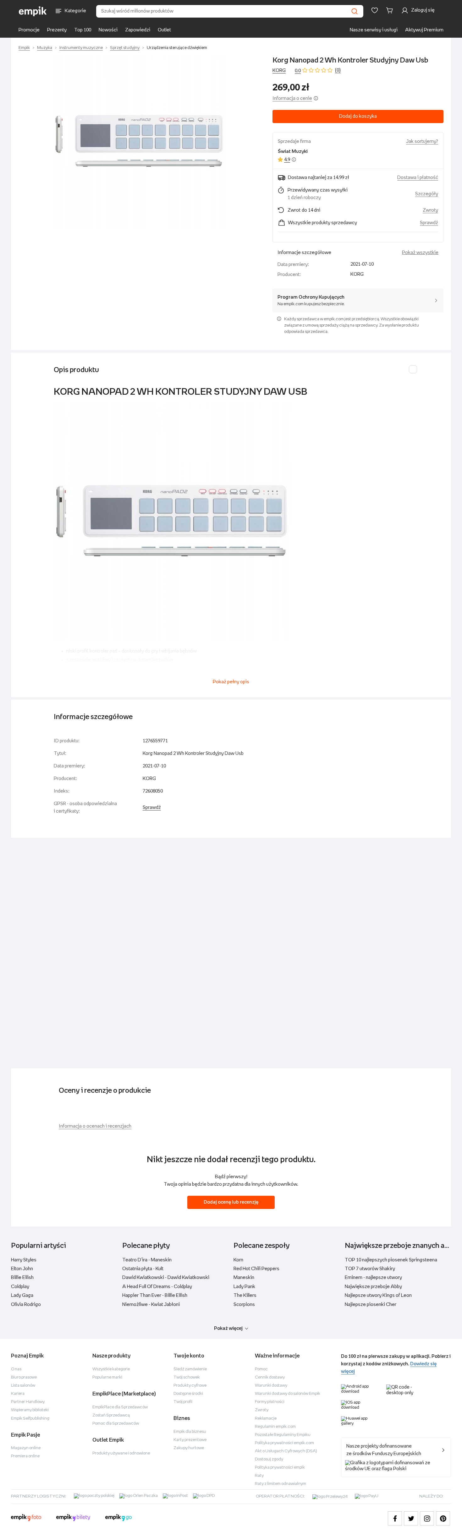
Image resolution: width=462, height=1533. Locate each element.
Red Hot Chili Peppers (256, 1268)
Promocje (29, 30)
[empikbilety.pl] (73, 1518)
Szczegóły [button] (426, 194)
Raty (259, 1476)
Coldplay (20, 1286)
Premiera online (25, 1456)
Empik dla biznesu (189, 1432)
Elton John (22, 1268)
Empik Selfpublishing (30, 1419)
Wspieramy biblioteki (30, 1410)
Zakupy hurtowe (188, 1448)
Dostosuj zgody (269, 1459)
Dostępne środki (188, 1394)
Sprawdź (429, 222)
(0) (338, 70)
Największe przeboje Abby (373, 1286)
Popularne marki (107, 1377)
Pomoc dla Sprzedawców (115, 1424)
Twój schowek (186, 1377)
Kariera (18, 1394)
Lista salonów (23, 1386)
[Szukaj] (354, 11)
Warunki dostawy (271, 1386)
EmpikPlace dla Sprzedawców (120, 1407)
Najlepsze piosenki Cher (370, 1304)
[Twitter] (411, 1518)
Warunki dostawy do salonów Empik (287, 1394)
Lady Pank (244, 1286)
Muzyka (44, 48)
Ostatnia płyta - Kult (142, 1268)
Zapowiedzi (137, 30)
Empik (24, 48)
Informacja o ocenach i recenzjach (95, 1126)
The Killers (245, 1295)
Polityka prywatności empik (280, 1467)
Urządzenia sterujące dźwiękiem (177, 48)
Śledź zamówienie (190, 1369)
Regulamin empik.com (275, 1427)
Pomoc (261, 1369)
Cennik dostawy (270, 1377)
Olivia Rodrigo (26, 1304)
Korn (238, 1260)
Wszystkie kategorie (111, 1369)
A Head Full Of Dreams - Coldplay (157, 1286)
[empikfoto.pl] (26, 1518)
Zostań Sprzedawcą (111, 1415)
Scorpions (244, 1304)
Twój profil (182, 1402)
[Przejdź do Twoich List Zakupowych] (374, 10)
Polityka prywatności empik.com (284, 1443)
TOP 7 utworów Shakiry (370, 1268)
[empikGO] (118, 1518)
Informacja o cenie (292, 98)
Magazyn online (26, 1448)
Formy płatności (269, 1402)
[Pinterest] (443, 1518)
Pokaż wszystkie (420, 252)
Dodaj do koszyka (358, 116)
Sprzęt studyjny (125, 48)
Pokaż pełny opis (231, 682)
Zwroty (261, 1410)
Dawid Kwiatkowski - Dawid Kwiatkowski (165, 1277)
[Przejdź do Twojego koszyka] (390, 10)
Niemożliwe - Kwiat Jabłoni (151, 1304)
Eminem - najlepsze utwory (373, 1277)
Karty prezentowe (189, 1440)
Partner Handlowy (28, 1402)
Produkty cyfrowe (189, 1386)
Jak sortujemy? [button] (422, 141)
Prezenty (57, 30)
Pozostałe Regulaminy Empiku (283, 1435)
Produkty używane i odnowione (121, 1453)
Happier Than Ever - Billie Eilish (154, 1295)
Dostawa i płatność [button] (417, 177)
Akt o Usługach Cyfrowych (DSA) (286, 1451)
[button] (139, 141)
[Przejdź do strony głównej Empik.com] (33, 11)
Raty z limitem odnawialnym (280, 1484)
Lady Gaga (22, 1295)
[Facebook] (395, 1518)
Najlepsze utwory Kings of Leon (378, 1295)
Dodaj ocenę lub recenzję (231, 1202)
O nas (16, 1369)
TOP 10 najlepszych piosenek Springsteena (391, 1260)
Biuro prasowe (24, 1377)
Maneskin (244, 1277)
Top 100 (82, 30)
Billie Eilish (22, 1277)
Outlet (164, 30)
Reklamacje (266, 1419)
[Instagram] (427, 1518)
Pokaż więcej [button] (228, 1328)
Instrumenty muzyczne (81, 48)
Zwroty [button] (430, 210)
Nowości (108, 30)
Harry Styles (23, 1260)
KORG (279, 70)
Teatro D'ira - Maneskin (147, 1260)
